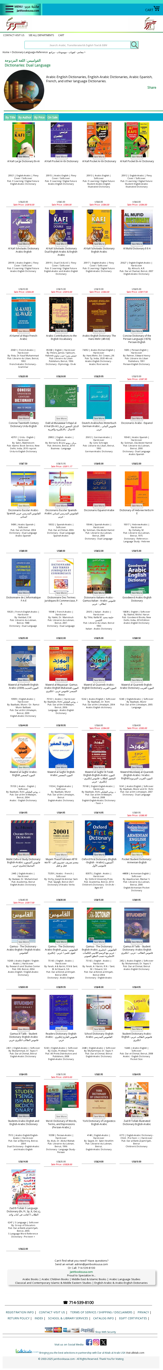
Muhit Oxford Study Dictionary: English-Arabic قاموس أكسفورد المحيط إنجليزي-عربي (23, 862)
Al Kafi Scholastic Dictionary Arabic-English (23, 250)
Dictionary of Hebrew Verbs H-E (137, 512)
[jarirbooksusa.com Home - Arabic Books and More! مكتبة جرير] (16, 30)
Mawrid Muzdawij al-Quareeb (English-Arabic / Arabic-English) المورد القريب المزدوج (136, 775)
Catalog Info (103, 1318)
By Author (24, 117)
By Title (10, 117)
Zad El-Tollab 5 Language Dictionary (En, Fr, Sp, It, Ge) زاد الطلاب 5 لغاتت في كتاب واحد (24, 1211)
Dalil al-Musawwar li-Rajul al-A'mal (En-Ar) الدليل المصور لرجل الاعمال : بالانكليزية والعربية (61, 426)
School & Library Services (68, 1318)
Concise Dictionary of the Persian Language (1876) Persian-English (137, 339)
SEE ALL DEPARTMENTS (41, 35)
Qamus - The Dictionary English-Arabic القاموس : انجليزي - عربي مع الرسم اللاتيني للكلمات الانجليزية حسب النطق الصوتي (99, 951)
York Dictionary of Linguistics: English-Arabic (99, 1122)
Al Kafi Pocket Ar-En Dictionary (61, 161)
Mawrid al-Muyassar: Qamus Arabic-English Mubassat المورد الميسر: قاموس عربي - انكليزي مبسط (61, 689)
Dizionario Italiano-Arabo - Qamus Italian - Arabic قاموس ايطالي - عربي (99, 601)
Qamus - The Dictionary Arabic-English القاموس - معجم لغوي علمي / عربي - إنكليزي (61, 950)
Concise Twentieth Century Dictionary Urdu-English (24, 424)
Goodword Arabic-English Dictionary (136, 599)
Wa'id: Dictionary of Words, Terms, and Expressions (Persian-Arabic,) (61, 1124)
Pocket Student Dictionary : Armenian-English (137, 860)
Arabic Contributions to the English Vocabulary (61, 337)
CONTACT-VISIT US (13, 35)
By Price (39, 117)
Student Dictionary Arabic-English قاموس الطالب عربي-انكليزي (137, 1037)
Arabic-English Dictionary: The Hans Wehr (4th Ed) (99, 337)
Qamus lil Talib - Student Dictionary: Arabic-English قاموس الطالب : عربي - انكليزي (137, 950)
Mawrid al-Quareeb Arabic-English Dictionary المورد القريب (99, 686)
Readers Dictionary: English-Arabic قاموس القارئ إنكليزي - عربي (61, 1037)
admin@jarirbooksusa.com (91, 1264)
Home (6, 52)
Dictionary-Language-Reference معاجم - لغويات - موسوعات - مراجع (47, 52)
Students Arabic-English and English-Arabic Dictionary (23, 1122)
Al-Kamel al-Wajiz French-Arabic (24, 337)
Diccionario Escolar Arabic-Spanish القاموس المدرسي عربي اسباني (24, 513)
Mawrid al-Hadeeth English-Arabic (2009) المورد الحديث (23, 686)
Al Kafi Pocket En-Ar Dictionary (137, 161)
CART (149, 10)
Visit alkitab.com (135, 1352)
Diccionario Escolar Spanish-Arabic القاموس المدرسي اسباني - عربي (61, 513)
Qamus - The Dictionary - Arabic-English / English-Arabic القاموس (24, 950)
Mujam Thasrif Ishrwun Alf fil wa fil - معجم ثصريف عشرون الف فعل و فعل (61, 862)
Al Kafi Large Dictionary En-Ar (23, 161)
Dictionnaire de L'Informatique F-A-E (23, 599)
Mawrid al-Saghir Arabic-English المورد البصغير (23, 773)
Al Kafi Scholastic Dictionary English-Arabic (99, 250)
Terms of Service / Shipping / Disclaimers (101, 1312)
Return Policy (18, 1318)
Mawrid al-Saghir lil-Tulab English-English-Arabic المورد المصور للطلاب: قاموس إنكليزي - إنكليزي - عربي (99, 776)
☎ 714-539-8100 (78, 1302)
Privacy (143, 1312)
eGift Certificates (133, 1318)
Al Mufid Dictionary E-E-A (137, 248)
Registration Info (20, 1312)
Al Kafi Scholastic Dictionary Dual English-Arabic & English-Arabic (61, 252)
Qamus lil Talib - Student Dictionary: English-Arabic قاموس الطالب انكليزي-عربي (23, 1037)
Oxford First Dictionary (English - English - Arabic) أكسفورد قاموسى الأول (99, 862)
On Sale (53, 117)
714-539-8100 (86, 1268)
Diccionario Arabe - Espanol (137, 423)
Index (39, 1318)
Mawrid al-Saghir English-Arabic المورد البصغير (61, 773)
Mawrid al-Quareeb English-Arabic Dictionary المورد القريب (137, 686)
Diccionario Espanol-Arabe (99, 510)
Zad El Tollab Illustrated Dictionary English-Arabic (137, 1122)
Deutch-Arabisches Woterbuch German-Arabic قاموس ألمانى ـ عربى (99, 426)
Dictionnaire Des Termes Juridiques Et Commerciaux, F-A (61, 601)
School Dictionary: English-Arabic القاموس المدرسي (99, 1035)
